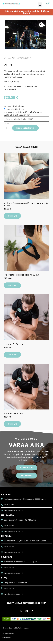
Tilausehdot (6, 637)
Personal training (19, 58)
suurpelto (6, 557)
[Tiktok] (31, 611)
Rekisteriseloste (8, 633)
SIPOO (4, 577)
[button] (40, 4)
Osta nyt (12, 215)
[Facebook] (26, 611)
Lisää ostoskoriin (25, 128)
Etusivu (7, 58)
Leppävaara (7, 515)
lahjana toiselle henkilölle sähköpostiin (24, 112)
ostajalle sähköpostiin (16, 109)
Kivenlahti (6, 494)
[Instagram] (21, 611)
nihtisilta (6, 536)
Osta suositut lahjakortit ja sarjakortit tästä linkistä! (26, 12)
